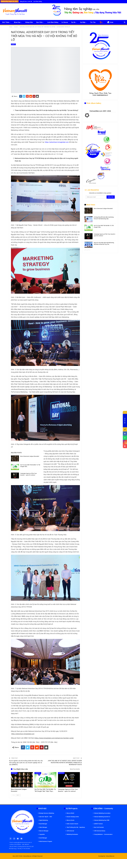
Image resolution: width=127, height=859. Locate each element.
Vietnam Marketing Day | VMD (101, 820)
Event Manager (43, 838)
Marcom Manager (43, 830)
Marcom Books (70, 820)
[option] (100, 228)
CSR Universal (70, 830)
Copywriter (42, 834)
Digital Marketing (43, 820)
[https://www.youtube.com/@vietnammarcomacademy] (125, 446)
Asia (111, 22)
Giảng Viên (29, 22)
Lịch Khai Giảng (37, 1)
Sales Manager (43, 827)
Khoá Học (17, 22)
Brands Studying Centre (73, 816)
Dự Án (73, 22)
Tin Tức (93, 22)
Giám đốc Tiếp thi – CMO (45, 816)
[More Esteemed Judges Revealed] (15, 458)
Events (13, 44)
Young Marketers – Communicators (103, 834)
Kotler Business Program (45, 841)
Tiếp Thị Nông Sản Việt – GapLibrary (76, 827)
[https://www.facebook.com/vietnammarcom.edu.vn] (125, 433)
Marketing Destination (72, 834)
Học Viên (39, 22)
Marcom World (70, 813)
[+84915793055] (125, 429)
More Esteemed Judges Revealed (29, 456)
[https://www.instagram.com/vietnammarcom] (125, 442)
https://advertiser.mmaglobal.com (57, 142)
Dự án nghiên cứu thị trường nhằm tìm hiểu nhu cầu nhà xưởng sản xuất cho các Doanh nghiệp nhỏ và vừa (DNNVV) (26, 762)
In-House (65, 22)
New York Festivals (99, 827)
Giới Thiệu (5, 22)
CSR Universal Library (99, 830)
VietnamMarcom (110, 856)
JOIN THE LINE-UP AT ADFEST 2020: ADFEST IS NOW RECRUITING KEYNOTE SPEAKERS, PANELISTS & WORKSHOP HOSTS (65, 762)
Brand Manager (43, 823)
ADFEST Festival (98, 823)
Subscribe (111, 197)
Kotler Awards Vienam (72, 823)
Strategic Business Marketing (46, 813)
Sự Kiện (83, 22)
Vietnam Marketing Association (102, 813)
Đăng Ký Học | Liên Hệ (26, 1)
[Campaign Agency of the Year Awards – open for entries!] (15, 476)
